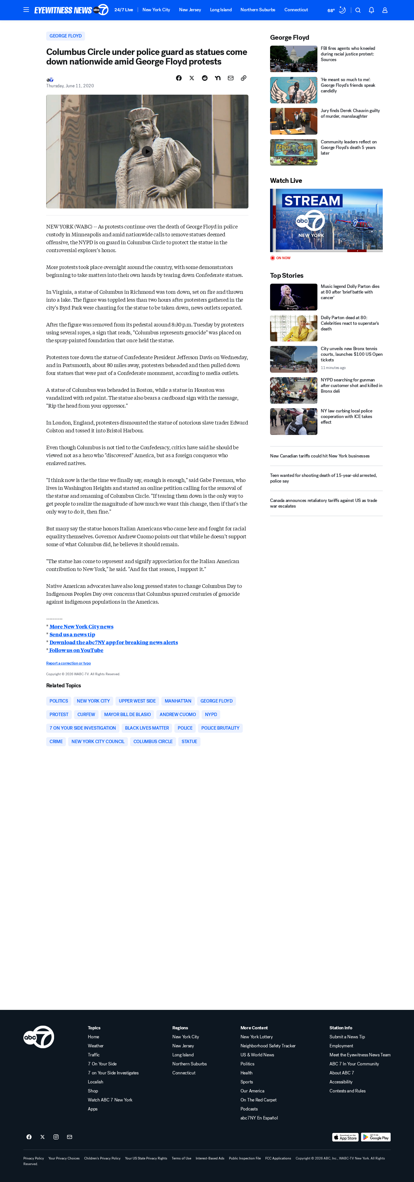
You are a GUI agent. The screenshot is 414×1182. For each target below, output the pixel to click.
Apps (92, 1109)
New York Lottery (257, 1037)
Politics (247, 1064)
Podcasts (249, 1109)
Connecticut (296, 10)
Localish (95, 1082)
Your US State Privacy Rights (146, 1158)
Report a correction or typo (68, 663)
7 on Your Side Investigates (113, 1073)
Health (247, 1073)
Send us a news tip (72, 634)
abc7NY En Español (259, 1118)
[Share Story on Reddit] (205, 78)
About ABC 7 (342, 1073)
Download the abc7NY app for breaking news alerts (114, 642)
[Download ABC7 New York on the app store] (345, 1137)
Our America (252, 1091)
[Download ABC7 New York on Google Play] (376, 1137)
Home (93, 1037)
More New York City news (81, 626)
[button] (26, 9)
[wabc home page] (38, 1037)
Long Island (221, 10)
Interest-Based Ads (210, 1158)
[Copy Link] (243, 78)
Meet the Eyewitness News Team (360, 1055)
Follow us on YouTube (75, 650)
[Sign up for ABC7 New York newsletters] (69, 1137)
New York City (156, 10)
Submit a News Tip (347, 1037)
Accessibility (341, 1082)
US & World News (257, 1055)
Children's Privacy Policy (102, 1158)
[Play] (326, 220)
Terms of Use (181, 1158)
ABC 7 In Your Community (354, 1064)
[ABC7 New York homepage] (71, 10)
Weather (96, 1046)
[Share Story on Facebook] (179, 78)
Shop (93, 1091)
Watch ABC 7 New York (110, 1100)
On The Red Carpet (259, 1100)
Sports (247, 1082)
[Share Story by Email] (230, 78)
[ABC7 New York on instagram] (56, 1137)
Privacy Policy (33, 1158)
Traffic (94, 1055)
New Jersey (190, 10)
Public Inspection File (245, 1158)
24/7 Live (123, 10)
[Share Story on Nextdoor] (217, 78)
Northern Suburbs (258, 10)
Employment (341, 1046)
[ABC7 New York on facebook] (29, 1137)
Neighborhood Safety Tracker (268, 1046)
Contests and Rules (347, 1091)
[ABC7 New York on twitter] (42, 1137)
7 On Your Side (102, 1064)
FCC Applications (278, 1158)
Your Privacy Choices (64, 1158)
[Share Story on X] (192, 78)
